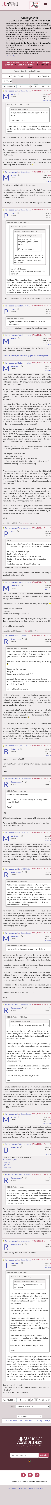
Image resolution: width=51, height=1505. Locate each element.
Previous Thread (17, 76)
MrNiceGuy (27, 528)
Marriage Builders (12, 63)
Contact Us (28, 1421)
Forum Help (38, 1421)
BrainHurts (27, 779)
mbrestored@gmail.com (14, 56)
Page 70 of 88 (8, 86)
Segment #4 (7, 1167)
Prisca (28, 306)
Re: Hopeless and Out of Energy (16, 91)
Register (46, 63)
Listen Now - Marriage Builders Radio (35, 5)
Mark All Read (18, 1421)
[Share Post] (47, 90)
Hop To (12, 1406)
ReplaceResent (25, 91)
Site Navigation (45, 4)
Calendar (24, 71)
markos (28, 363)
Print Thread (7, 81)
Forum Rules (7, 1421)
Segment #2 (7, 1162)
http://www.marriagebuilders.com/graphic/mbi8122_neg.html (25, 356)
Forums (25, 63)
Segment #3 (7, 1165)
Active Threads (34, 71)
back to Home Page (10, 3)
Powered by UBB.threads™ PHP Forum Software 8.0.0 (25, 1489)
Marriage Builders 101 (26, 65)
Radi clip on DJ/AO (9, 1160)
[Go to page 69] (18, 86)
